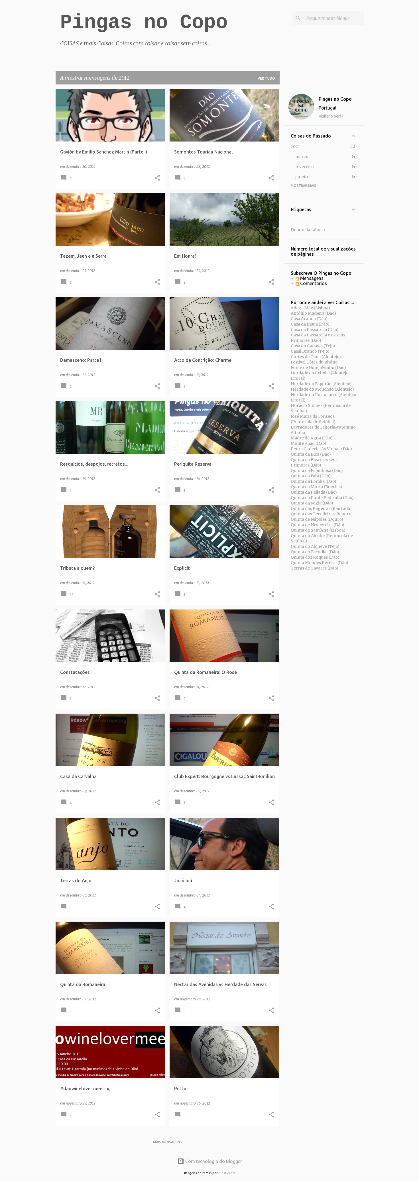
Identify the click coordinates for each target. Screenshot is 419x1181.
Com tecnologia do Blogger (213, 1161)
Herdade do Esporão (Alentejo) (321, 383)
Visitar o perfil (331, 116)
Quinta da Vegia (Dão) (312, 503)
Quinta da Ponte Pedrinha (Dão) (322, 497)
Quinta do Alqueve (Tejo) (315, 546)
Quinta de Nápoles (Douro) (317, 519)
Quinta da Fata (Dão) (311, 476)
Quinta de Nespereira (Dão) (317, 524)
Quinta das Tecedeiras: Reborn (321, 513)
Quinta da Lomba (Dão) (313, 481)
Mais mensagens (167, 1142)
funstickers (226, 1173)
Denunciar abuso (308, 229)
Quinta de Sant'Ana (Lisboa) (318, 530)
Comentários (313, 283)
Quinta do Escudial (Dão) (315, 551)
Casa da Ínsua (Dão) (310, 324)
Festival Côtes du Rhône (314, 362)
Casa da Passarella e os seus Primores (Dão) (318, 337)
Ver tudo (266, 78)
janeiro (302, 176)
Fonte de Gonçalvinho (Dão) (318, 367)
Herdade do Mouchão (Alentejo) (322, 389)
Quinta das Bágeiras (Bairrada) (321, 508)
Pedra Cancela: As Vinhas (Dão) (321, 448)
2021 (295, 146)
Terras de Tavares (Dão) (314, 568)
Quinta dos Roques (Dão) (315, 557)
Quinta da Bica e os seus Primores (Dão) (314, 462)
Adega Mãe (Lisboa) (310, 307)
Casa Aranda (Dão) (309, 318)
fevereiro (304, 166)
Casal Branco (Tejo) (310, 351)
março (301, 156)
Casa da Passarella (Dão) (315, 329)
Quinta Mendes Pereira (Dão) (319, 562)
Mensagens (311, 278)
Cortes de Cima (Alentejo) (316, 356)
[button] (157, 178)
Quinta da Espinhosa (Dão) (317, 470)
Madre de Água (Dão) (312, 438)
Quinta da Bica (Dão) (311, 454)
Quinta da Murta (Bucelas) (316, 486)
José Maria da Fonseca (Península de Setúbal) (313, 419)
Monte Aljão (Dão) (308, 443)
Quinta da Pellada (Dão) (314, 492)
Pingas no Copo (144, 22)
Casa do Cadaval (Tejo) (313, 345)
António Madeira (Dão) (313, 313)
